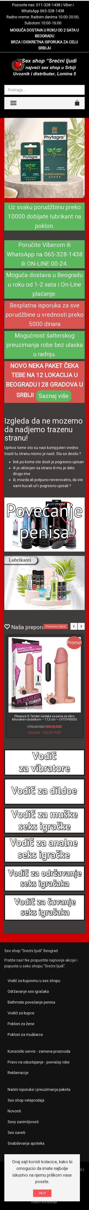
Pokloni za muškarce (25, 1034)
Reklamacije (18, 1072)
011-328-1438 (48, 5)
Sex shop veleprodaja (26, 1100)
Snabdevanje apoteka (26, 1143)
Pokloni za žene (21, 1023)
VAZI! (42, 1193)
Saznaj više (54, 395)
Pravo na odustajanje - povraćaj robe (39, 1062)
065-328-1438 (52, 11)
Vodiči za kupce (21, 1013)
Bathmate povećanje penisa (31, 1002)
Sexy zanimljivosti (23, 1122)
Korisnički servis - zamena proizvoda (39, 1051)
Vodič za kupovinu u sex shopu (34, 980)
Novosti (14, 1111)
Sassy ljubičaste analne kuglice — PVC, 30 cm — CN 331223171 (44, 717)
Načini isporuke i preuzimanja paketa (39, 1089)
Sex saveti (16, 1132)
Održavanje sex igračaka (28, 991)
